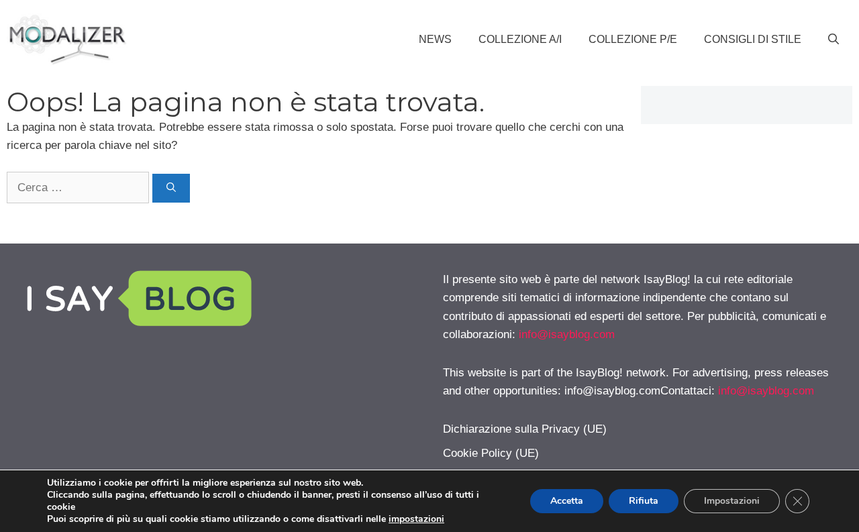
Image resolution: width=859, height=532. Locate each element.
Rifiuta (643, 500)
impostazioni (416, 519)
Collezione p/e (633, 39)
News (435, 39)
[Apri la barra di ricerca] (833, 39)
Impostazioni (732, 500)
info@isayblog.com (567, 334)
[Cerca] (171, 188)
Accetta (566, 500)
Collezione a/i (520, 39)
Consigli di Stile (752, 39)
